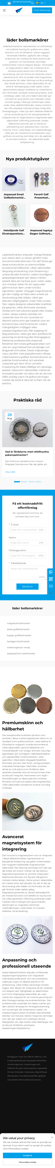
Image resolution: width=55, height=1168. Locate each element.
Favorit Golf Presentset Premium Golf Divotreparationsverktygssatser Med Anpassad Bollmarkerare (41, 196)
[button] (17, 481)
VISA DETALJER (14, 179)
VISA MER (10, 472)
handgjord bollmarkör (18, 641)
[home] (19, 10)
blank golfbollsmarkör (18, 629)
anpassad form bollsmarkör (21, 653)
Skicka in (27, 586)
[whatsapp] (50, 572)
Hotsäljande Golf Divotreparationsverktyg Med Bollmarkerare (13, 232)
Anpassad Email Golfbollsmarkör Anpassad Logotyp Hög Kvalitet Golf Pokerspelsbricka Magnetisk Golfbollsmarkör (13, 196)
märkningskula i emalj (18, 647)
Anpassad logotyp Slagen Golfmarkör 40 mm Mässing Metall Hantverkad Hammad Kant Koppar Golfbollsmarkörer (41, 232)
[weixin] (50, 579)
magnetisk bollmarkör (18, 623)
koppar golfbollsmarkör (19, 635)
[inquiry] (50, 586)
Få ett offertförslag (42, 10)
